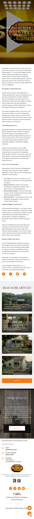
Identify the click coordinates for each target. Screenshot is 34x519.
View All (17, 380)
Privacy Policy (24, 508)
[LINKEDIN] (19, 488)
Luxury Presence (17, 499)
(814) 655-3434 (9, 454)
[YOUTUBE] (23, 488)
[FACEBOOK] (10, 488)
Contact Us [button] (17, 428)
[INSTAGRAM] (14, 488)
